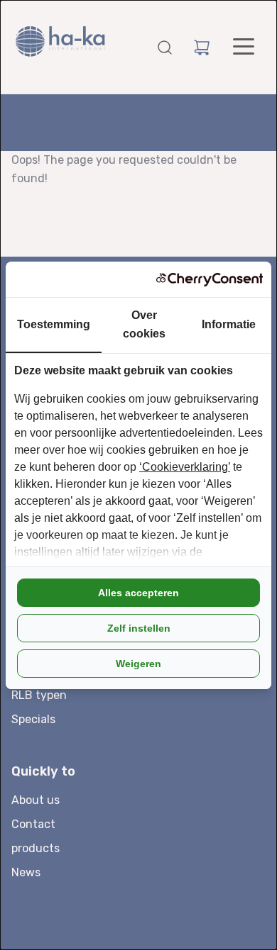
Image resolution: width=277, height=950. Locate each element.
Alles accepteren (138, 592)
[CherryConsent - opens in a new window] (209, 279)
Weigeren (138, 663)
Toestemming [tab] (53, 324)
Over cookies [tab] (144, 324)
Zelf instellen (138, 628)
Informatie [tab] (229, 324)
